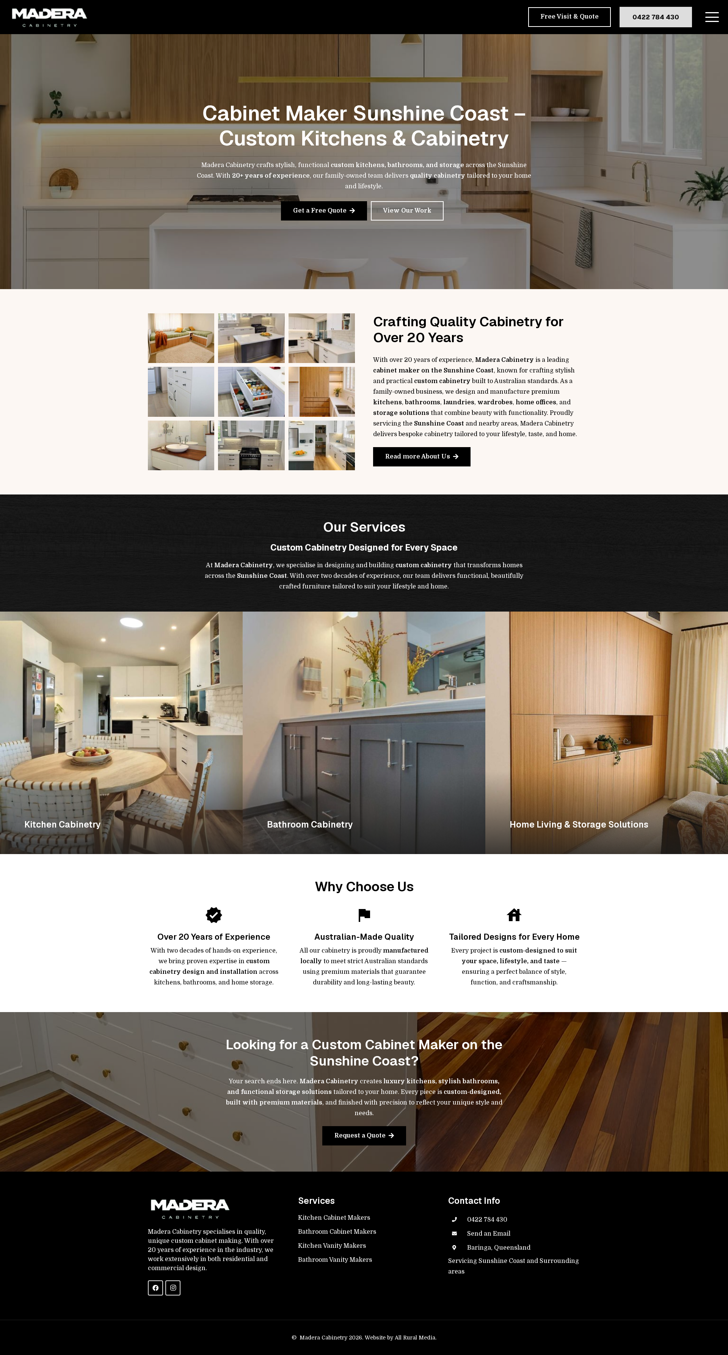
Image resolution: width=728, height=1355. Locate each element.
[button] (712, 17)
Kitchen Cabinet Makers (334, 1217)
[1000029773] (251, 445)
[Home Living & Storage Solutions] (606, 733)
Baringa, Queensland (498, 1247)
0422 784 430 (487, 1219)
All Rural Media (415, 1338)
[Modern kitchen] (322, 338)
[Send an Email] (457, 1234)
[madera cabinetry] (49, 17)
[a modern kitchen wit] (322, 445)
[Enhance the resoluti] (251, 338)
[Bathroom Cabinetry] (364, 733)
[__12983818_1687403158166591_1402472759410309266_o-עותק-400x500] (181, 391)
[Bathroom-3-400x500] (181, 445)
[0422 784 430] (457, 1220)
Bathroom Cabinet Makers (337, 1231)
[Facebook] (155, 1288)
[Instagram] (172, 1288)
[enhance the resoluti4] (322, 391)
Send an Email (488, 1233)
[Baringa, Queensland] (457, 1248)
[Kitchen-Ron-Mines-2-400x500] (251, 391)
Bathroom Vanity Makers (335, 1259)
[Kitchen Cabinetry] (121, 733)
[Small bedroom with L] (181, 338)
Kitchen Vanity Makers (332, 1245)
